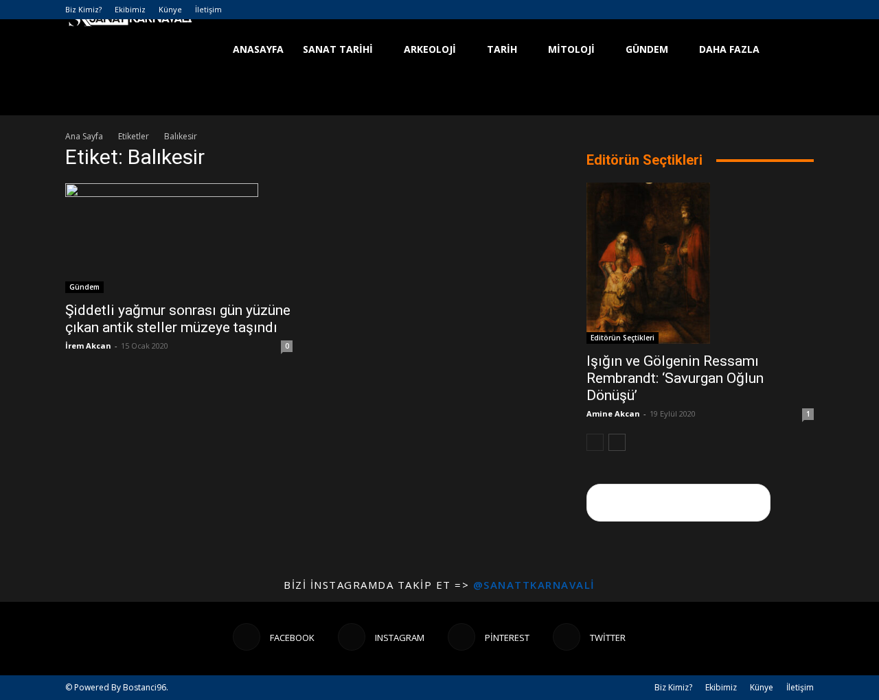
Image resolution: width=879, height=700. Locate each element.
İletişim (208, 9)
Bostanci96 (144, 687)
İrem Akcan (88, 345)
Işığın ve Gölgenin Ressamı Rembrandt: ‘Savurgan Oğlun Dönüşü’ (675, 378)
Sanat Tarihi (338, 49)
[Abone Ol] (678, 503)
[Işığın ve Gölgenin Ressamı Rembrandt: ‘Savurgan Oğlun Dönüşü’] (700, 263)
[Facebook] (735, 9)
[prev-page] (595, 442)
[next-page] (617, 442)
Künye (170, 9)
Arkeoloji (430, 49)
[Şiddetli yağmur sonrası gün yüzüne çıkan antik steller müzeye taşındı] (179, 238)
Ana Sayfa (84, 136)
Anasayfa (258, 49)
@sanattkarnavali (534, 585)
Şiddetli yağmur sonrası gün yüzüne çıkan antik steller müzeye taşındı (177, 319)
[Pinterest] (780, 9)
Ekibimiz (130, 9)
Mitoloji (571, 49)
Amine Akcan (613, 413)
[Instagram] (758, 9)
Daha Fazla (729, 49)
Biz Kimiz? (83, 9)
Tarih (502, 49)
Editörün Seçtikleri (622, 337)
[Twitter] (803, 9)
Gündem (647, 49)
